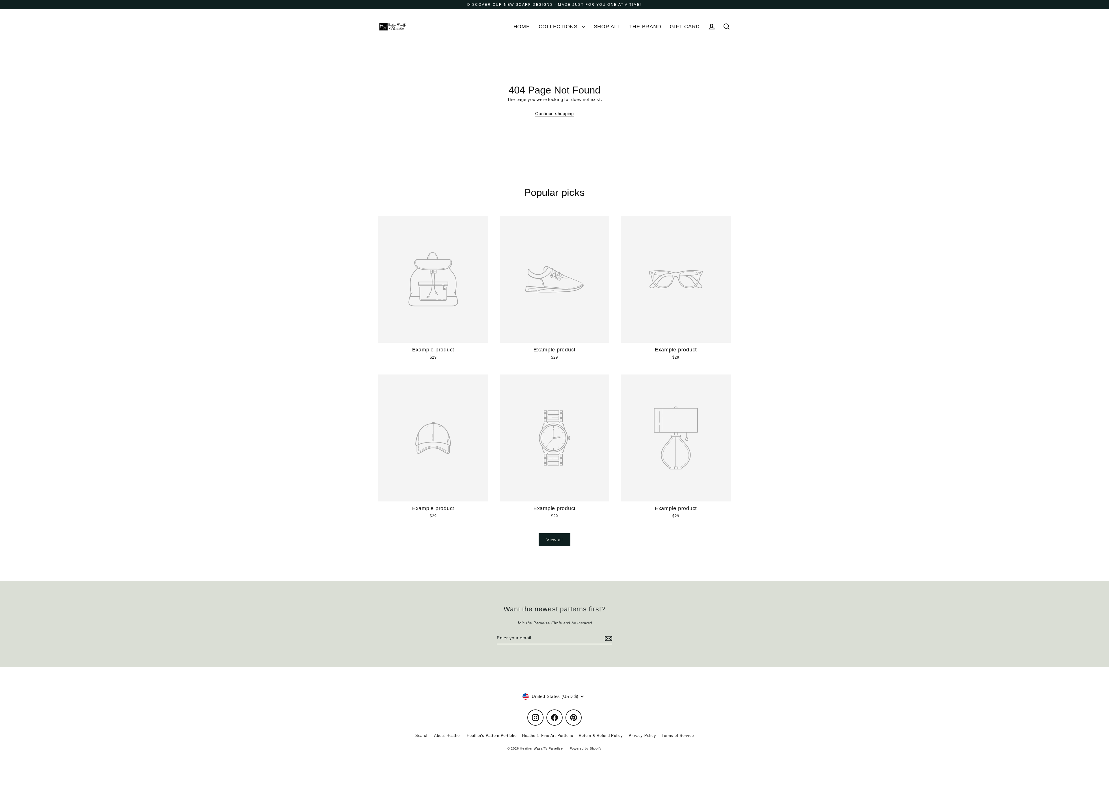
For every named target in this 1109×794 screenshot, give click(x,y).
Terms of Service (678, 735)
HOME (521, 26)
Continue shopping (554, 113)
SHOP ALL (607, 26)
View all (554, 539)
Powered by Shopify (586, 748)
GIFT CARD (685, 26)
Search (422, 735)
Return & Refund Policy (601, 735)
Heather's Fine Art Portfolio (547, 735)
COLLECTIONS (559, 26)
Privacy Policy (642, 735)
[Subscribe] (607, 638)
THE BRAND (645, 26)
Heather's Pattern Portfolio (491, 735)
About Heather (447, 735)
